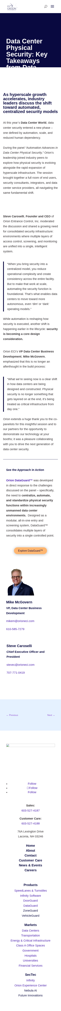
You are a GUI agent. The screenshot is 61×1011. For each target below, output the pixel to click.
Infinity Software (30, 895)
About (30, 850)
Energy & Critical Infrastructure (30, 940)
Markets (30, 925)
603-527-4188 (30, 823)
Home (30, 845)
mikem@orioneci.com (20, 621)
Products (31, 885)
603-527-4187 (30, 810)
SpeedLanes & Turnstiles (30, 890)
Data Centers (30, 930)
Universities (30, 960)
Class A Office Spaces (30, 945)
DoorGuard (30, 900)
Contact (31, 855)
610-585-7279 (15, 629)
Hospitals (31, 955)
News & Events (30, 865)
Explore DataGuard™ (30, 550)
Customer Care (30, 860)
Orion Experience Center (30, 985)
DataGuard (30, 905)
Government (30, 950)
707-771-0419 (16, 672)
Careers (31, 870)
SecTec (30, 974)
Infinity (30, 980)
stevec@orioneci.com (20, 664)
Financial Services (30, 965)
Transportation (30, 935)
